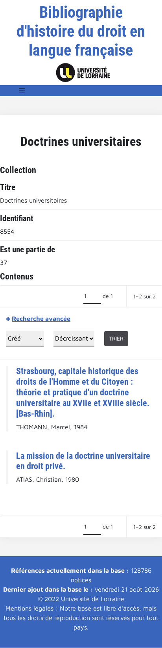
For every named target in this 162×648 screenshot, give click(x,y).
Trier (116, 338)
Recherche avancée (41, 318)
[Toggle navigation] (22, 90)
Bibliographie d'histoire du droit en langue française (81, 31)
